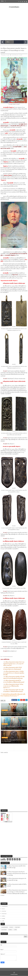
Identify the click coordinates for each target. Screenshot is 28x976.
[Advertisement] (14, 25)
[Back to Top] (14, 972)
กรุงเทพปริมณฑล (14, 55)
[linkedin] (23, 1)
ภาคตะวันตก (4, 911)
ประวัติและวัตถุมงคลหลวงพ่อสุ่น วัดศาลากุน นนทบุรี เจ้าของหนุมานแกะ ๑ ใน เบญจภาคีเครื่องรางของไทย (13, 663)
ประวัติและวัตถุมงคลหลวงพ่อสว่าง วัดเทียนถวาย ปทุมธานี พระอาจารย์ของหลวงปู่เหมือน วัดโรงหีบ (13, 673)
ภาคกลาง (3, 908)
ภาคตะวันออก (4, 913)
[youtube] (26, 1)
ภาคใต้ (3, 920)
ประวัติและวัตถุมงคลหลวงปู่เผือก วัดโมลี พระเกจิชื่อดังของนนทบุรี (14, 726)
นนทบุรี (20, 55)
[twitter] (24, 1)
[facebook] (19, 1)
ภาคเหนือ (3, 918)
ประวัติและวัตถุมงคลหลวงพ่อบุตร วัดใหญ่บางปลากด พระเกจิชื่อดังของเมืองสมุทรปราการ (13, 686)
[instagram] (21, 1)
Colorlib (16, 974)
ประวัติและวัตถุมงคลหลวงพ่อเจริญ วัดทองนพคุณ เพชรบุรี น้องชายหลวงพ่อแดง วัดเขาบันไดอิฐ (17, 873)
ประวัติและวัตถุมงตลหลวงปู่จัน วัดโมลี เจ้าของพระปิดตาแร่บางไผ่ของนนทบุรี (14, 740)
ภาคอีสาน (3, 916)
